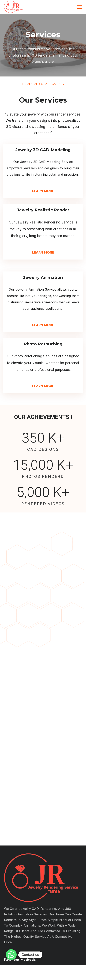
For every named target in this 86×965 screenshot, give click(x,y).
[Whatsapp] (11, 954)
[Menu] (79, 7)
